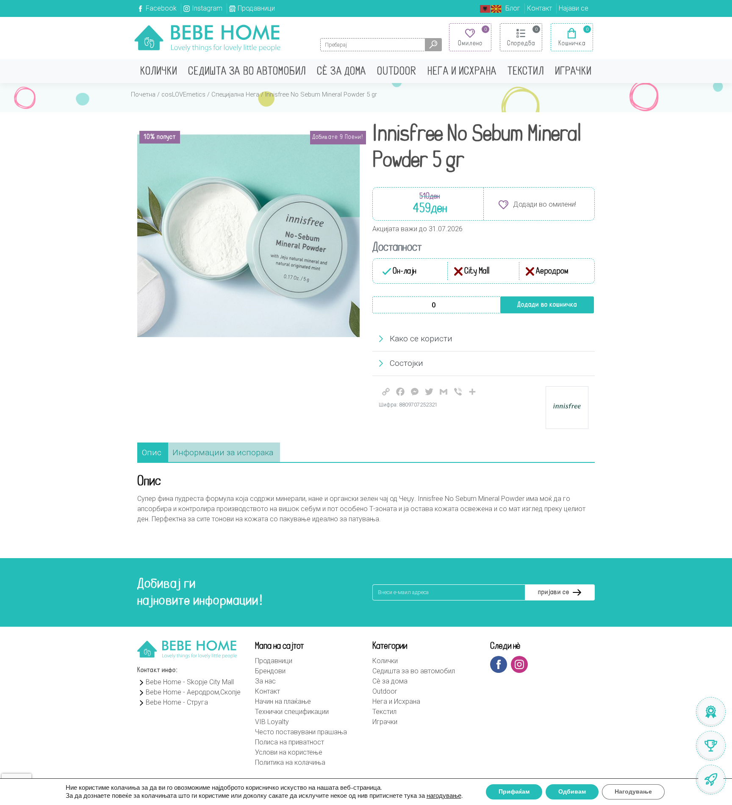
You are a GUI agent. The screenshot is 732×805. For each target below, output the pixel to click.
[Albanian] (485, 8)
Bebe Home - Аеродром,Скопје (193, 692)
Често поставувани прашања (301, 732)
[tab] (151, 453)
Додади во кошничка (547, 305)
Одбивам (572, 792)
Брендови (270, 671)
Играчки (573, 71)
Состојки (406, 363)
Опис (151, 452)
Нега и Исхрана (461, 71)
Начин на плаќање (283, 701)
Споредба (521, 43)
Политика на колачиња (290, 762)
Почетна (143, 94)
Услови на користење (288, 752)
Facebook (161, 8)
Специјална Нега (235, 94)
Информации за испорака (222, 452)
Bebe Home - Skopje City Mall (190, 682)
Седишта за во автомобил (247, 71)
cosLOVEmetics (183, 94)
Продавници (256, 8)
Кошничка (572, 43)
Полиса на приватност (289, 742)
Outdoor (396, 71)
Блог (512, 8)
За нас (265, 681)
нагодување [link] (444, 795)
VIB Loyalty (272, 722)
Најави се (573, 8)
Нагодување (633, 792)
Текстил (525, 71)
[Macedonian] (496, 8)
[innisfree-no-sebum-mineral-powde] (248, 235)
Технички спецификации (292, 712)
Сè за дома (341, 71)
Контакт (539, 8)
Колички (158, 71)
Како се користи (421, 338)
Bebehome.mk (207, 38)
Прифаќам (514, 792)
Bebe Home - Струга (177, 702)
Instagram (207, 8)
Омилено (470, 43)
